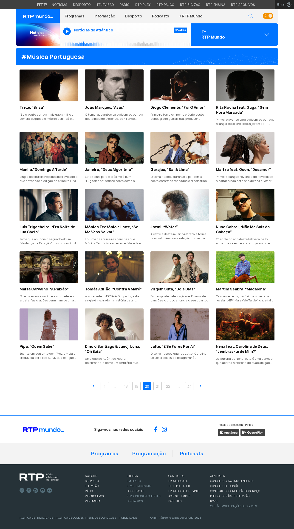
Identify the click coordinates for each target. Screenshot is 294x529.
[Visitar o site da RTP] (42, 4)
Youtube (42, 490)
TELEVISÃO (92, 486)
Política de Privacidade (36, 518)
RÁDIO (89, 491)
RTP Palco (165, 5)
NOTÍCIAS (91, 476)
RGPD (213, 501)
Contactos (135, 501)
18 (126, 386)
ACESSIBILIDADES (179, 496)
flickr (49, 490)
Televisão (105, 5)
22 (168, 386)
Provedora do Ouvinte (184, 491)
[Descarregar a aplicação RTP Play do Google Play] (252, 431)
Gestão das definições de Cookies (233, 506)
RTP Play (143, 5)
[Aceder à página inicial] (38, 16)
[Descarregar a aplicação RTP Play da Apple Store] (229, 431)
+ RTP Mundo (190, 16)
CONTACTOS (176, 476)
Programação (149, 453)
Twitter (28, 490)
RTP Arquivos (243, 5)
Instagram (35, 490)
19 (136, 386)
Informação (104, 16)
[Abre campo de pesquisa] (250, 16)
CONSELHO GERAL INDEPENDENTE (232, 481)
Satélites (174, 501)
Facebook (22, 490)
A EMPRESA (217, 476)
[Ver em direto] (38, 34)
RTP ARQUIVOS (94, 496)
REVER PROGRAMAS (139, 486)
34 (189, 386)
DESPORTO (92, 481)
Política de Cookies (70, 518)
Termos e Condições (101, 518)
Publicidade (128, 518)
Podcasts (160, 16)
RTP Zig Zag (190, 5)
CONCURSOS (135, 491)
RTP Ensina (215, 5)
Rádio (125, 5)
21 (157, 386)
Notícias (59, 5)
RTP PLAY (132, 476)
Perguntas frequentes (143, 496)
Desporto (82, 5)
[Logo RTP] (39, 477)
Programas (74, 16)
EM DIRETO (134, 481)
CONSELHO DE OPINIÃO (224, 486)
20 (147, 386)
